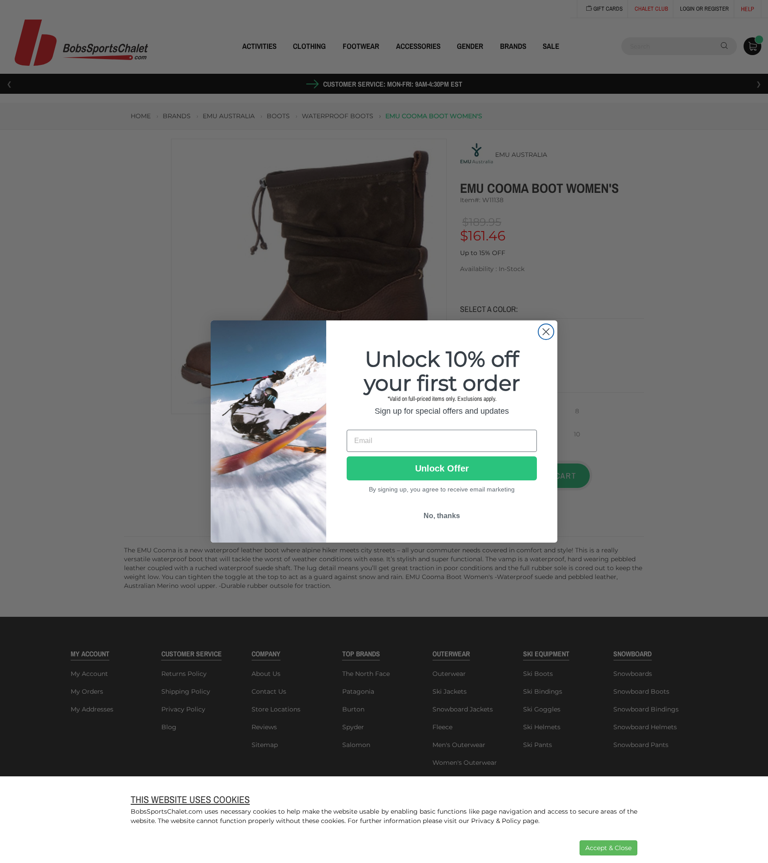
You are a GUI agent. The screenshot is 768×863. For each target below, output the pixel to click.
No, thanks (442, 515)
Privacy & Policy (496, 821)
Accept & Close (608, 848)
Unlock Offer (442, 468)
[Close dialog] (546, 332)
